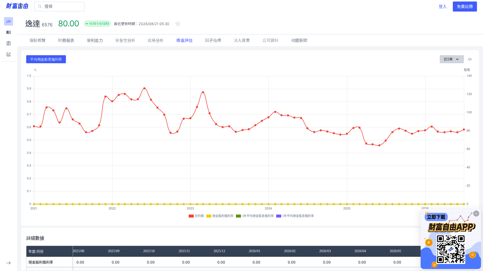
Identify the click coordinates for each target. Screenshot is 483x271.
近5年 (448, 59)
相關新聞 (299, 40)
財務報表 (66, 40)
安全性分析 (125, 40)
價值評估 (184, 40)
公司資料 (270, 40)
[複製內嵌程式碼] (470, 59)
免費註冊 (465, 6)
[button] (8, 21)
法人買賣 (242, 40)
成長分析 (156, 40)
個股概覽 (37, 40)
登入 (443, 6)
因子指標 (213, 40)
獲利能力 (95, 40)
